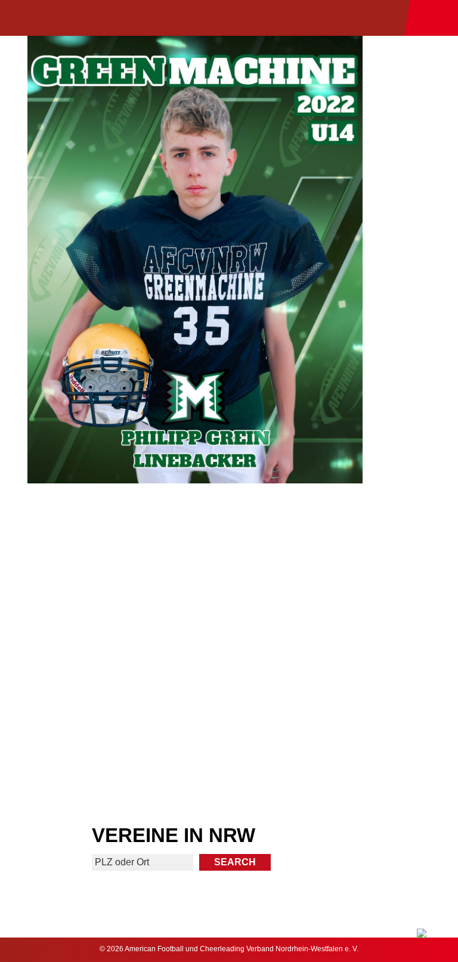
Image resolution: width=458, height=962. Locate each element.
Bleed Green (345, 636)
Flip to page (344, 548)
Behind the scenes (344, 725)
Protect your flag (113, 636)
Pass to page (114, 548)
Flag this (113, 725)
